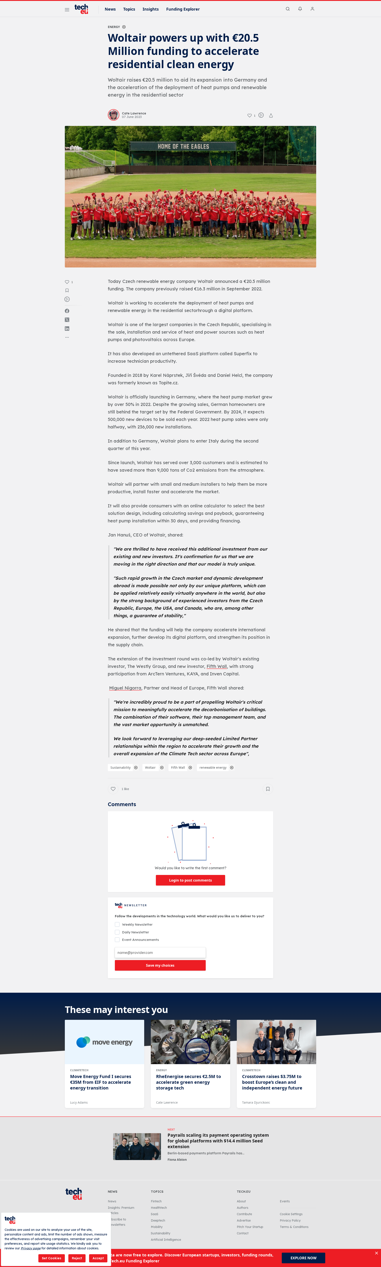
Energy (114, 27)
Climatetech (79, 1070)
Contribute (244, 1214)
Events (285, 1201)
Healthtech (159, 1208)
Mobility (156, 1227)
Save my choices (160, 965)
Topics (129, 9)
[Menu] (67, 10)
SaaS (154, 1214)
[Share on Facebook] (67, 311)
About (241, 1201)
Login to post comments (190, 880)
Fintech (156, 1201)
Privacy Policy (290, 1220)
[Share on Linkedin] (67, 328)
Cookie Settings (291, 1214)
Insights (151, 9)
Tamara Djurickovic (256, 1102)
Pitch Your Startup (250, 1227)
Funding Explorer (183, 9)
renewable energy (213, 767)
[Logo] (83, 9)
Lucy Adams (79, 1102)
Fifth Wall (178, 767)
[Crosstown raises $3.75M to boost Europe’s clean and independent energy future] (276, 1042)
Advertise (244, 1220)
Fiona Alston (177, 1159)
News (110, 9)
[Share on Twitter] (67, 320)
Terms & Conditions (294, 1227)
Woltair (151, 767)
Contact (242, 1233)
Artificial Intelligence (166, 1240)
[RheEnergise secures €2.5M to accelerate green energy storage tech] (190, 1042)
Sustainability (120, 767)
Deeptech (158, 1220)
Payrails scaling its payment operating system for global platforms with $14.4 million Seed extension (218, 1140)
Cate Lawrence (167, 1102)
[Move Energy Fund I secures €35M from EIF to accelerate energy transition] (104, 1042)
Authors (242, 1208)
